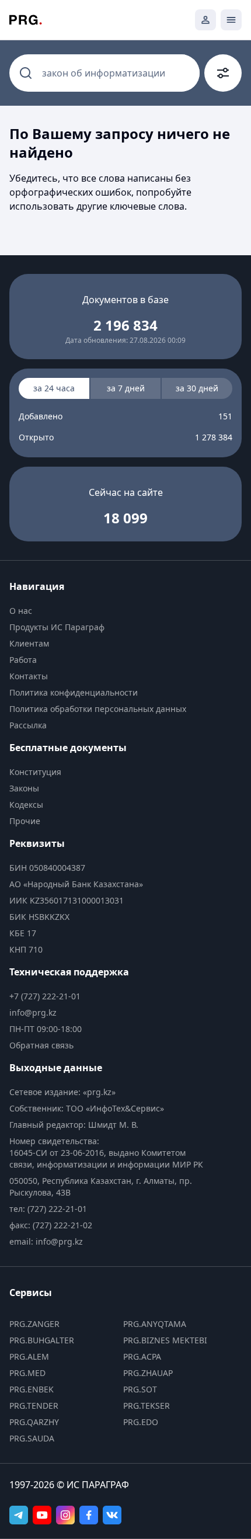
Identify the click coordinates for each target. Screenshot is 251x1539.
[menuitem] (109, 611)
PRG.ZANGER (34, 1323)
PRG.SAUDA (31, 1438)
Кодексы (26, 804)
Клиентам (29, 643)
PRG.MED (27, 1372)
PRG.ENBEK (31, 1389)
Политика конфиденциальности (73, 692)
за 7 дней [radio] (126, 388)
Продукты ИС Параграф (56, 627)
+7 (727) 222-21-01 (45, 996)
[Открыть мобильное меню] (231, 19)
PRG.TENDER (33, 1405)
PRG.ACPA (142, 1356)
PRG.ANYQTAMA (154, 1323)
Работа (23, 659)
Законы (24, 788)
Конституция (35, 771)
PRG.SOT (140, 1389)
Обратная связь (41, 1045)
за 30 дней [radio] (197, 388)
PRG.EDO (140, 1421)
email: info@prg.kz (46, 1241)
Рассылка (28, 725)
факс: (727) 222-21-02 (50, 1225)
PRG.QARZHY (34, 1421)
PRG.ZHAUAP (148, 1372)
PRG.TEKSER (146, 1405)
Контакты (28, 676)
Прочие (24, 820)
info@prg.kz (33, 1012)
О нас (20, 610)
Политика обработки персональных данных (97, 708)
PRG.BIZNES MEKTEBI (165, 1340)
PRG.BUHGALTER (41, 1340)
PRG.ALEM (29, 1356)
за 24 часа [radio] (54, 388)
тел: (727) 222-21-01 (48, 1208)
